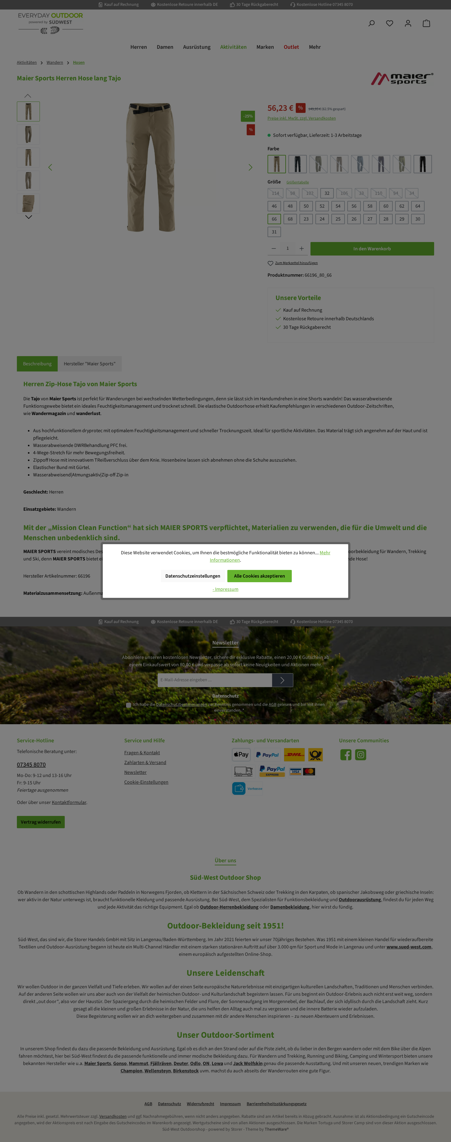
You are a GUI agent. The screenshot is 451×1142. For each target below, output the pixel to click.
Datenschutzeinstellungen (192, 576)
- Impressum (225, 589)
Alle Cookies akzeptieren (259, 576)
